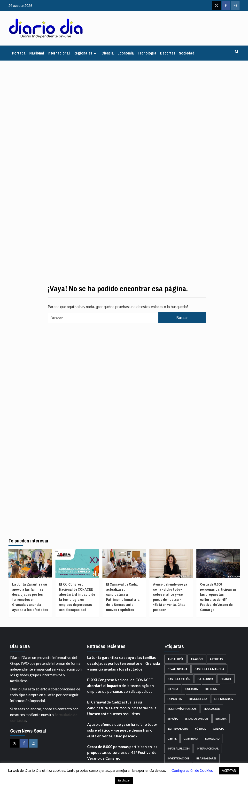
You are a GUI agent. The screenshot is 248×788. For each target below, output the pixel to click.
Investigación (178, 758)
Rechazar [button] (124, 780)
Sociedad (186, 53)
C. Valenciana (177, 669)
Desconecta (198, 698)
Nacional (36, 53)
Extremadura (178, 728)
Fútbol (200, 728)
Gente (172, 738)
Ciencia (107, 53)
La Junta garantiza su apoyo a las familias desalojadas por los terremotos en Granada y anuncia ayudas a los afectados (30, 597)
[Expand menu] (95, 53)
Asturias (216, 659)
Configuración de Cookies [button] (192, 770)
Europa (221, 718)
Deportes (167, 53)
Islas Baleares (206, 758)
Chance (226, 678)
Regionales (82, 53)
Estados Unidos (197, 718)
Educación (212, 708)
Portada (19, 53)
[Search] (237, 51)
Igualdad (212, 738)
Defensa (211, 688)
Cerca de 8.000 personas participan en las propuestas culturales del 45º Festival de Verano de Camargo (218, 597)
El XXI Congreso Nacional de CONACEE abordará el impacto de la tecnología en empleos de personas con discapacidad (77, 597)
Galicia (218, 728)
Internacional (59, 53)
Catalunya (205, 678)
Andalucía (176, 659)
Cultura (191, 688)
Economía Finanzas (182, 708)
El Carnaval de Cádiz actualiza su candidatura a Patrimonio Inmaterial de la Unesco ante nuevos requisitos (123, 597)
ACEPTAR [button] (229, 771)
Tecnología (147, 53)
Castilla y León (179, 678)
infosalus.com (179, 748)
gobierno (191, 738)
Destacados (223, 698)
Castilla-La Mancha (209, 669)
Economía (125, 53)
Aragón (197, 659)
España (173, 718)
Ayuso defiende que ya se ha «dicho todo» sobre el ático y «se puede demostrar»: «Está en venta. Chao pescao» (170, 597)
